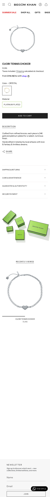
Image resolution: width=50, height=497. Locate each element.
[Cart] (46, 4)
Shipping (20, 71)
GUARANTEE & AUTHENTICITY (14, 186)
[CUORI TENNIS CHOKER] (25, 291)
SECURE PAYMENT (10, 194)
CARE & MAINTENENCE (11, 178)
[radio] (7, 90)
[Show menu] (3, 4)
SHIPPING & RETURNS (11, 170)
